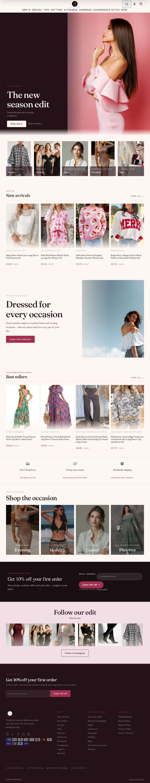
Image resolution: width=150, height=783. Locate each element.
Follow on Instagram (75, 653)
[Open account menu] (134, 4)
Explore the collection (20, 339)
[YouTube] (23, 734)
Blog (90, 741)
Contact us (92, 729)
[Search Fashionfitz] (126, 4)
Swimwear (62, 741)
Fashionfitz (16, 780)
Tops (59, 729)
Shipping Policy (125, 717)
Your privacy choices (97, 745)
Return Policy (124, 721)
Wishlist (91, 737)
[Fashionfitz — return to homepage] (75, 4)
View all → (137, 196)
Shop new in (17, 123)
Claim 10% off (89, 584)
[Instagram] (7, 734)
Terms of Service (126, 733)
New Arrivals (63, 717)
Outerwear (62, 737)
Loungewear (63, 745)
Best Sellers (62, 721)
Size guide (92, 733)
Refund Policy (124, 725)
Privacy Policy (124, 729)
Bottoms (61, 733)
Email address (87, 574)
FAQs (90, 725)
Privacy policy (102, 589)
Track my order (95, 717)
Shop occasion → (35, 124)
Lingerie (61, 749)
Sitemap (91, 749)
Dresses (60, 725)
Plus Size (61, 754)
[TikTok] (12, 734)
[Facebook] (18, 734)
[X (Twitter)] (28, 734)
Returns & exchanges (97, 721)
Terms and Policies (136, 780)
